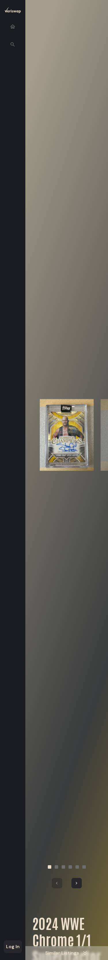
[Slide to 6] (84, 867)
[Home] (12, 26)
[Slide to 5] (77, 867)
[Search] (12, 44)
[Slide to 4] (70, 867)
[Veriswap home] (13, 11)
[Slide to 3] (63, 867)
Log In (13, 947)
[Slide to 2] (56, 867)
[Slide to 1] (49, 867)
